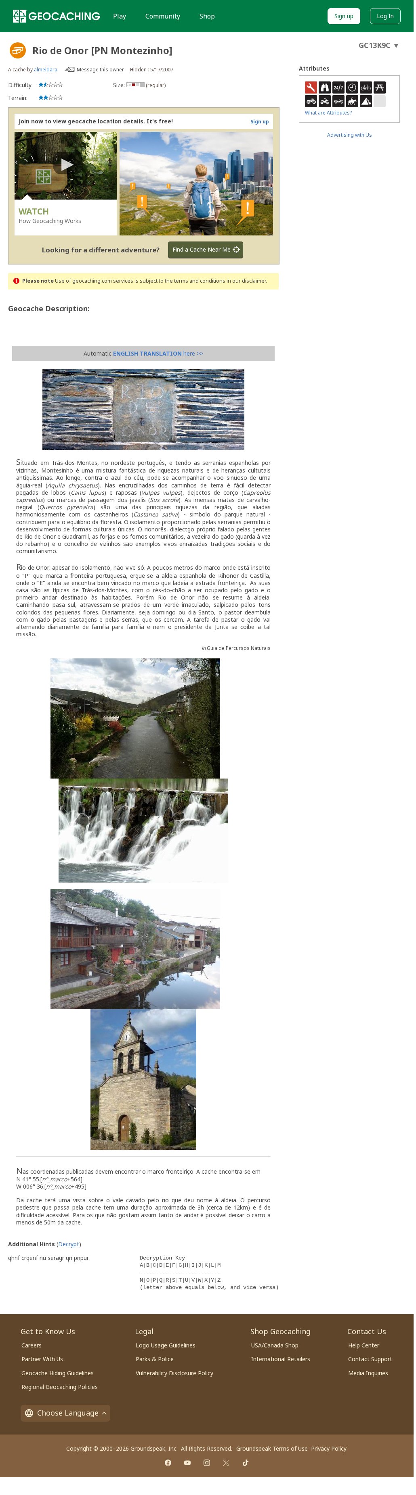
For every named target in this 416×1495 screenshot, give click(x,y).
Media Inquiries (368, 1373)
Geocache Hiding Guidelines (57, 1373)
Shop (207, 16)
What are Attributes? (328, 112)
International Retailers (280, 1359)
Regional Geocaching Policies (59, 1387)
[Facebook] (168, 1463)
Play (119, 16)
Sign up (343, 16)
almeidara (45, 69)
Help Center (363, 1345)
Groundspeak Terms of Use (272, 1448)
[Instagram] (207, 1463)
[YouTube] (187, 1463)
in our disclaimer (246, 280)
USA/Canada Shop (274, 1345)
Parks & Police (155, 1359)
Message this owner (100, 69)
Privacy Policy (329, 1448)
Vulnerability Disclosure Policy (174, 1373)
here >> (158, 353)
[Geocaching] (56, 16)
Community (162, 16)
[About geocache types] (17, 50)
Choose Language (68, 1413)
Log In (385, 16)
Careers (31, 1345)
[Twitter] (226, 1463)
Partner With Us (42, 1359)
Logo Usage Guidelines (165, 1345)
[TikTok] (245, 1463)
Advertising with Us (349, 134)
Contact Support (370, 1359)
